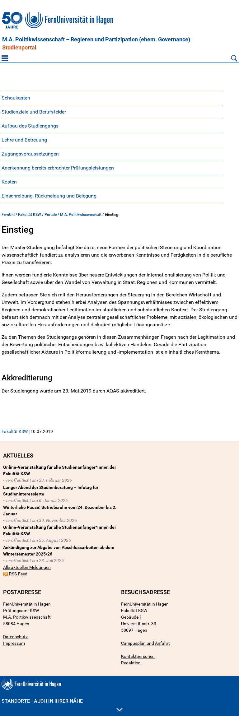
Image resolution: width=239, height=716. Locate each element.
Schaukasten (16, 98)
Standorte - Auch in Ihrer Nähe (42, 701)
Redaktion (131, 662)
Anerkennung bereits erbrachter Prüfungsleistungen (58, 168)
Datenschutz (15, 636)
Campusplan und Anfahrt (145, 643)
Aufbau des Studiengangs (30, 126)
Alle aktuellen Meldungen (27, 567)
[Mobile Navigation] (5, 58)
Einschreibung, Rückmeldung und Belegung (49, 196)
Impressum (14, 643)
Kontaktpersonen (138, 656)
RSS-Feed (18, 573)
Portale (51, 214)
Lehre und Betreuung (24, 140)
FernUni (8, 214)
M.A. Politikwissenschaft (80, 214)
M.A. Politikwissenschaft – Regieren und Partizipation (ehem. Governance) (96, 39)
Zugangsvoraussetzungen (30, 154)
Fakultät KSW (29, 214)
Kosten (9, 182)
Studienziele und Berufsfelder (34, 112)
